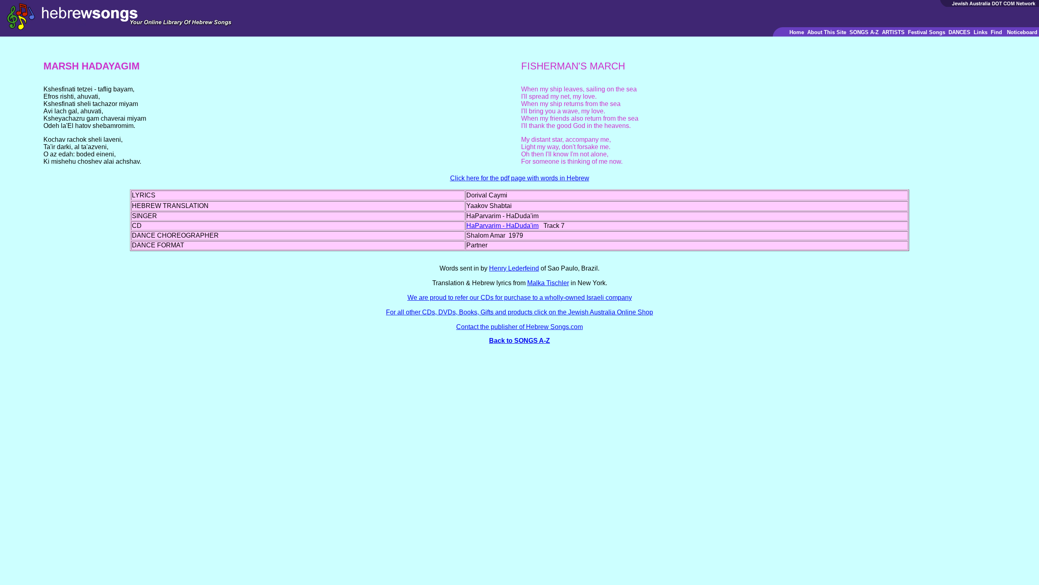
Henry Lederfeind (514, 268)
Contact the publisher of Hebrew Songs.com (519, 326)
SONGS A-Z (864, 32)
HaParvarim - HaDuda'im (502, 225)
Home (796, 32)
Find (996, 32)
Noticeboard (1022, 32)
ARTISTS (893, 32)
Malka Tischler (548, 283)
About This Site (826, 32)
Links (980, 32)
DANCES (959, 32)
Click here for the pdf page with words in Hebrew (519, 178)
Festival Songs (926, 32)
